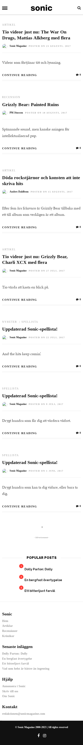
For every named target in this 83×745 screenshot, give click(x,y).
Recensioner (9, 631)
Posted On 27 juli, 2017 (47, 271)
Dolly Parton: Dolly (38, 569)
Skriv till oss (10, 691)
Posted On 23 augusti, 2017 (50, 46)
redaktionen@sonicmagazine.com (23, 713)
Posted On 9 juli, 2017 (46, 404)
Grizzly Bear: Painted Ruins (30, 104)
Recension (11, 97)
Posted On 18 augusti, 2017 (46, 113)
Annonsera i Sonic (14, 686)
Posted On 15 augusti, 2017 (52, 192)
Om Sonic (8, 696)
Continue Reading (19, 75)
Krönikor (8, 636)
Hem (5, 621)
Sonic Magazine (18, 45)
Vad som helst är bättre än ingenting (25, 668)
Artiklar (7, 625)
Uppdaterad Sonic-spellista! (29, 329)
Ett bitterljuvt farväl (39, 591)
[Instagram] (44, 736)
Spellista (29, 321)
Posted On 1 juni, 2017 (46, 471)
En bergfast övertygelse (43, 580)
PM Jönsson (16, 112)
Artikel (9, 24)
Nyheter (9, 321)
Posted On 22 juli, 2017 (47, 337)
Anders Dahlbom (19, 191)
